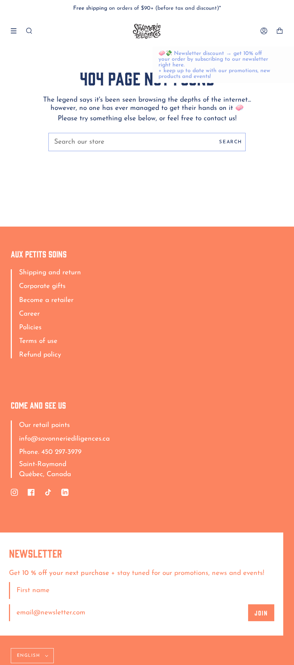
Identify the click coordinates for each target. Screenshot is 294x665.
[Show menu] (16, 30)
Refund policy (40, 355)
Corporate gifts (42, 286)
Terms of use (38, 341)
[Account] (263, 31)
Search (230, 142)
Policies (30, 327)
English (29, 656)
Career (29, 314)
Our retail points (44, 425)
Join (261, 613)
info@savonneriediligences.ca (64, 439)
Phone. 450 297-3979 (50, 452)
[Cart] (279, 31)
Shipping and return (50, 272)
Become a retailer (46, 300)
